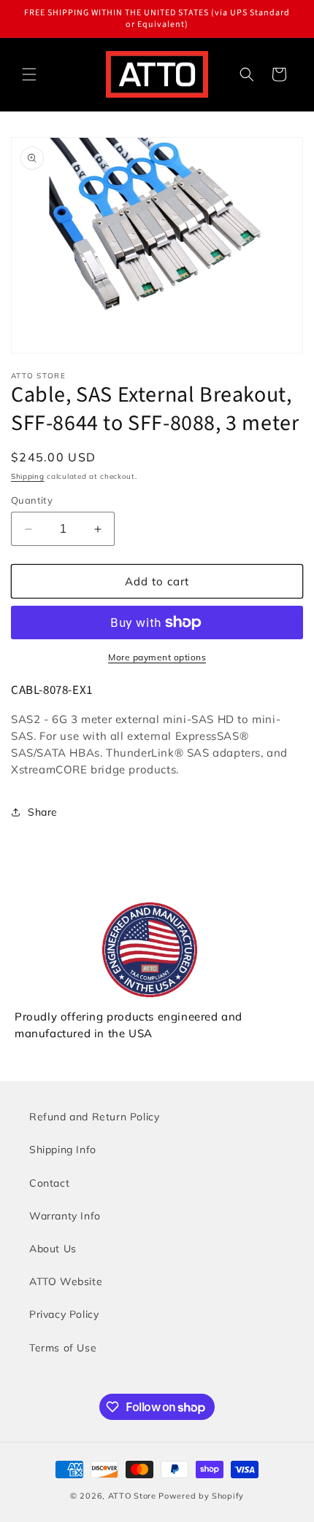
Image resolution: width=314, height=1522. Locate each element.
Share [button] (43, 812)
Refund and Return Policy (94, 1116)
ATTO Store (132, 1496)
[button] (29, 74)
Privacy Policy (64, 1314)
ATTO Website (65, 1281)
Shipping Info (62, 1149)
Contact (49, 1183)
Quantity (32, 500)
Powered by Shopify (201, 1496)
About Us (53, 1248)
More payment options (157, 657)
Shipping (28, 476)
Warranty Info (65, 1215)
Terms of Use (62, 1347)
